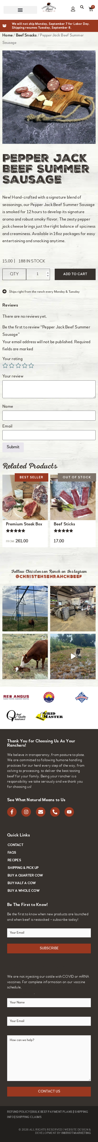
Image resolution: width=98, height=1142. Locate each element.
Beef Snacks (26, 35)
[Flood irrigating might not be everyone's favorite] (73, 656)
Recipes (14, 860)
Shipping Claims (29, 1117)
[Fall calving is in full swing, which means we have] (25, 656)
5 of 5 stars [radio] (31, 365)
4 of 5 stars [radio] (25, 365)
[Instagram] (26, 812)
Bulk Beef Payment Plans (52, 1112)
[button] (20, 10)
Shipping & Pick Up (23, 868)
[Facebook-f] (12, 812)
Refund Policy (18, 1112)
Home (7, 35)
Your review (13, 376)
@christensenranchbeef (49, 576)
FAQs (12, 853)
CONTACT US (49, 1091)
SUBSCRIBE (49, 948)
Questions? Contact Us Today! (36, 967)
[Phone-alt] (55, 812)
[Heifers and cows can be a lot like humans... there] (25, 608)
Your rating (12, 359)
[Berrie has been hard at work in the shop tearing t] (73, 608)
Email (7, 426)
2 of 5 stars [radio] (12, 365)
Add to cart (75, 274)
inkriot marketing (76, 1133)
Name (8, 407)
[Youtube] (69, 812)
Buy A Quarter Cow (25, 875)
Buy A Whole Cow (23, 891)
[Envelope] (40, 812)
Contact (15, 845)
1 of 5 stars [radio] (5, 365)
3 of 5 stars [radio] (18, 365)
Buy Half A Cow (22, 883)
